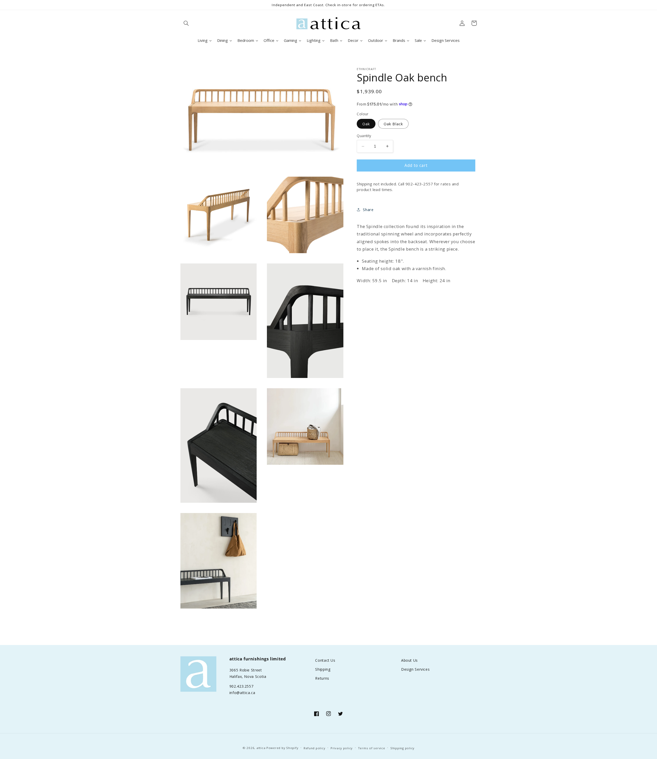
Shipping (322, 669)
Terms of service (371, 748)
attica (260, 748)
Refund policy (314, 748)
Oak (366, 123)
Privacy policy (342, 748)
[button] (186, 23)
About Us (409, 660)
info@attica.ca (242, 692)
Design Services (415, 669)
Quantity (364, 135)
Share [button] (368, 209)
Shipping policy (402, 748)
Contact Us (325, 660)
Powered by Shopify (282, 748)
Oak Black (393, 123)
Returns (322, 678)
